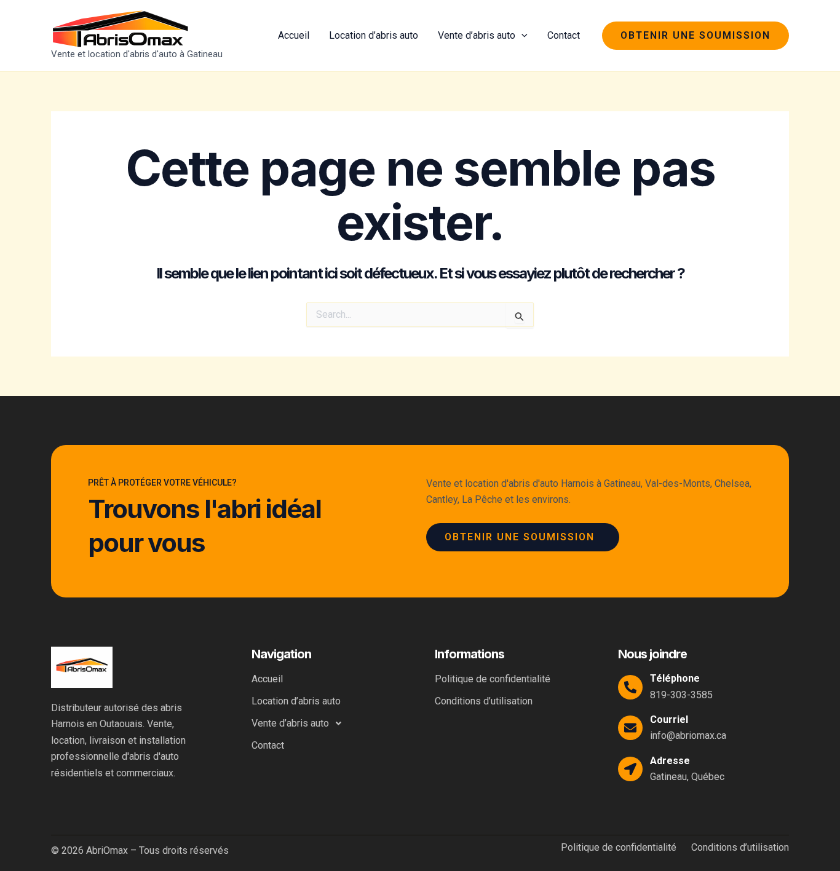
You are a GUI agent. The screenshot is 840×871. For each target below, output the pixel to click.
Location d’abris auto (373, 35)
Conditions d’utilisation (484, 701)
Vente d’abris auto (476, 35)
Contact (563, 35)
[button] (521, 35)
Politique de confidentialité (492, 679)
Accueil (293, 35)
